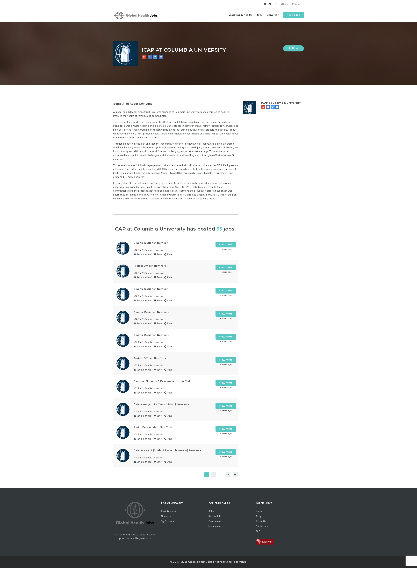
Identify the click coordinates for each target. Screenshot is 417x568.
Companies (214, 521)
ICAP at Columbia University (281, 102)
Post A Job (214, 516)
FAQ (258, 531)
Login (286, 4)
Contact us (262, 526)
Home (259, 511)
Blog (258, 516)
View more (226, 244)
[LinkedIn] (277, 107)
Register (299, 4)
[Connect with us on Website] (144, 57)
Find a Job (166, 516)
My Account (167, 521)
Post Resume (168, 511)
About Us (261, 521)
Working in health (240, 15)
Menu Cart (273, 15)
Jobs (260, 15)
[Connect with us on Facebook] (150, 57)
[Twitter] (273, 107)
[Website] (263, 107)
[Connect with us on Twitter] (155, 57)
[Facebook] (268, 107)
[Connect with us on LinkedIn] (161, 57)
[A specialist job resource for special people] (136, 15)
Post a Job (293, 15)
